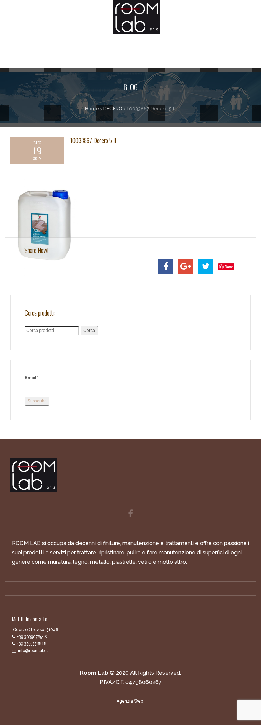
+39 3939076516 (32, 636)
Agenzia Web (130, 701)
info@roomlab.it (33, 650)
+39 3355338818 (32, 643)
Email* (31, 377)
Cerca (89, 330)
